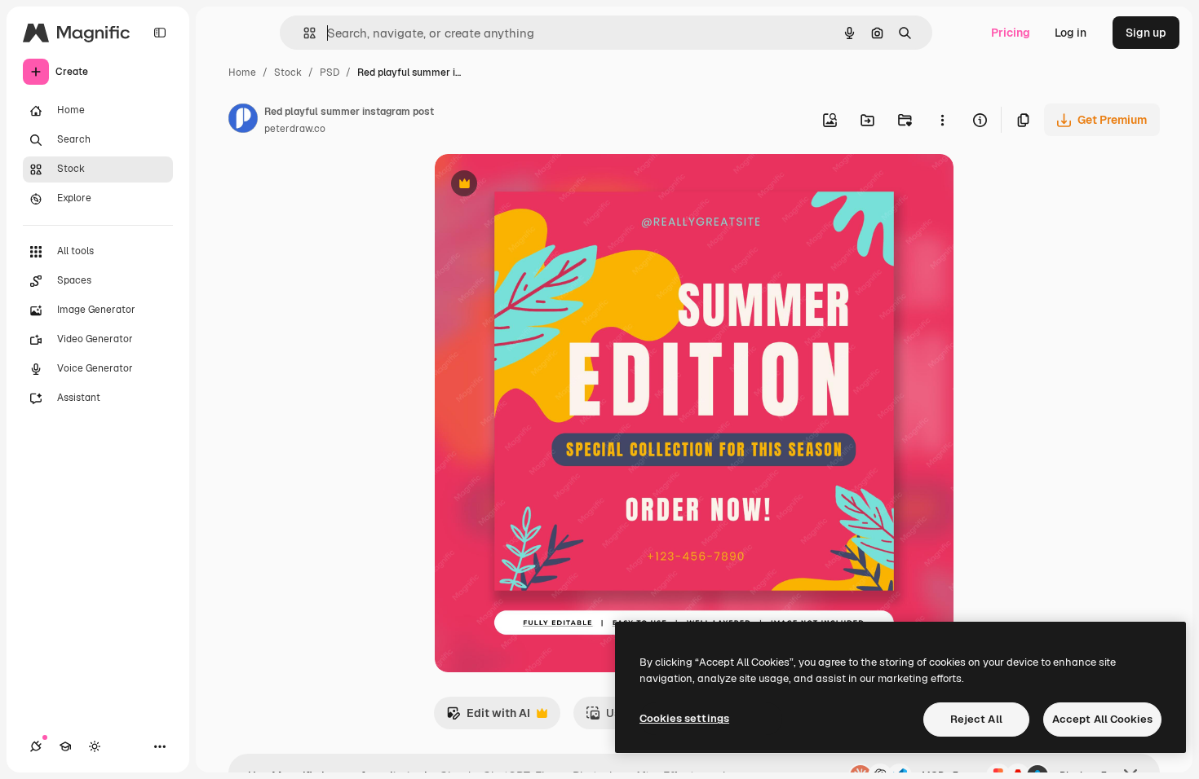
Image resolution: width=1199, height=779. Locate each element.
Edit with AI (488, 717)
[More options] (942, 119)
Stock (288, 72)
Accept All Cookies (1102, 719)
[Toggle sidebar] (160, 33)
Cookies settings (684, 718)
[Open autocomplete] (303, 33)
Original (539, 185)
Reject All (976, 719)
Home (242, 72)
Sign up (1146, 32)
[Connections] (36, 746)
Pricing (1010, 32)
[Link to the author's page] (243, 120)
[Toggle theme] (95, 746)
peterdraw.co (294, 128)
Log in (1070, 32)
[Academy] (65, 746)
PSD (329, 72)
